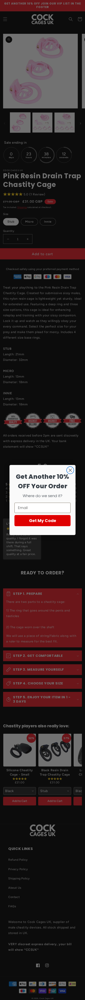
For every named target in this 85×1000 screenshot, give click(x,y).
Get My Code (42, 520)
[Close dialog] (70, 470)
